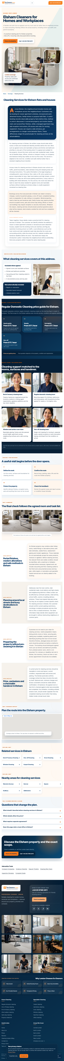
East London (36, 1033)
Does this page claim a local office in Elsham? (18, 827)
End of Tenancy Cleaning (11, 758)
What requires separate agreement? (15, 821)
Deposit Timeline (34, 869)
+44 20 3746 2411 (40, 890)
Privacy (3, 1058)
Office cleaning (37, 1017)
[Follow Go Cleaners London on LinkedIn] (47, 908)
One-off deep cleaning (8, 1007)
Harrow (32, 784)
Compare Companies (8, 869)
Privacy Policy (5, 1043)
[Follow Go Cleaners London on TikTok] (43, 908)
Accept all (24, 1056)
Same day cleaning (7, 1015)
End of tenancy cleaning (8, 1009)
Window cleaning (38, 1012)
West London (37, 1038)
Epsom (52, 784)
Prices (3, 1033)
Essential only (13, 1056)
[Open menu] (32, 3)
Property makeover (7, 1017)
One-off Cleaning (32, 758)
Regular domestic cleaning (9, 1004)
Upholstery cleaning (38, 1007)
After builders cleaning (8, 1012)
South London (37, 1035)
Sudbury (11, 790)
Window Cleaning (11, 764)
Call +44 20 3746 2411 (55, 2)
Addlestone (32, 790)
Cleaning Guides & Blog (8, 1038)
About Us (4, 1030)
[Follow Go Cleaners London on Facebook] (34, 908)
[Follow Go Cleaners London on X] (38, 908)
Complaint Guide (20, 873)
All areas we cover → (39, 1041)
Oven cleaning (37, 1009)
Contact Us (5, 1041)
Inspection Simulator (8, 873)
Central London (37, 1027)
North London (37, 1030)
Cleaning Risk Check (46, 869)
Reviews (4, 1035)
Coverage (10, 93)
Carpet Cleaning (32, 764)
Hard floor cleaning (38, 1015)
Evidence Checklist (21, 869)
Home (4, 93)
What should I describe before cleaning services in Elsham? (22, 810)
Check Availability (10, 41)
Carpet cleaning (37, 1004)
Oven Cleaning (52, 758)
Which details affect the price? (13, 816)
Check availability (39, 899)
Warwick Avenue (11, 784)
